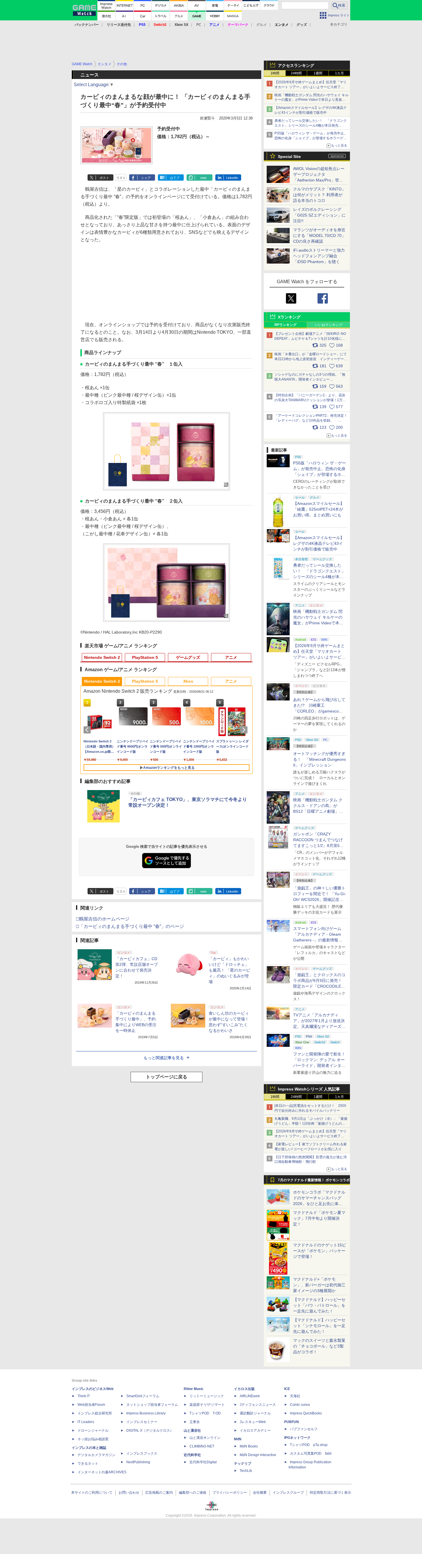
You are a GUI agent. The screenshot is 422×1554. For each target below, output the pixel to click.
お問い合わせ (129, 1493)
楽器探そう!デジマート (207, 1405)
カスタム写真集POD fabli (311, 1453)
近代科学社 (192, 1455)
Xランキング (289, 317)
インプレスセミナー (141, 1422)
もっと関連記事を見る (164, 1057)
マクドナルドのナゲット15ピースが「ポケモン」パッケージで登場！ (319, 1251)
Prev (88, 729)
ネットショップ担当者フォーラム (152, 1405)
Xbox (188, 681)
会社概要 (260, 1493)
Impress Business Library (146, 1413)
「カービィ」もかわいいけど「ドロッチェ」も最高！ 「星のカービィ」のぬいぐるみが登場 (229, 970)
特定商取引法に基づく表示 (330, 1493)
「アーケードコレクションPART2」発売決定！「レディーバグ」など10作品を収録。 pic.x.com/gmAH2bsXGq (310, 420)
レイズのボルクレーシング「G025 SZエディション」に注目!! (319, 215)
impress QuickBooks (306, 1413)
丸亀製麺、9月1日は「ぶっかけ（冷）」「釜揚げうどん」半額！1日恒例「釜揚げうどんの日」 (310, 1123)
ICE (287, 1389)
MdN (237, 1439)
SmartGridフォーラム (142, 1396)
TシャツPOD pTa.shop (309, 1445)
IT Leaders (86, 1422)
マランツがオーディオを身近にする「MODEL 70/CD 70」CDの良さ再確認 (319, 235)
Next (244, 729)
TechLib (246, 1471)
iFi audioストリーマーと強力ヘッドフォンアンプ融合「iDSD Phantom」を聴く (319, 256)
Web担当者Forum (91, 1405)
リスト (121, 177)
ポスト (104, 177)
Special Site (289, 156)
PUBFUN (291, 1422)
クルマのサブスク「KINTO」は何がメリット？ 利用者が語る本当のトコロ (319, 195)
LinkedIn (232, 177)
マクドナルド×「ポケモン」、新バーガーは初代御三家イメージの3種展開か (319, 1285)
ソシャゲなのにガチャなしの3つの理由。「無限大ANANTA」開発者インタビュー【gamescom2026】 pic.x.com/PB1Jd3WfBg (309, 379)
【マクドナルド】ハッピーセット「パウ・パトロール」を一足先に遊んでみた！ (319, 1305)
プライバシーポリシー (229, 1493)
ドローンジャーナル (93, 1430)
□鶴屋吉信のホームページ (102, 918)
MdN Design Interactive (258, 1455)
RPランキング (285, 325)
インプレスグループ (288, 1493)
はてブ (174, 177)
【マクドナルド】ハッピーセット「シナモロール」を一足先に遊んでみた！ (319, 1326)
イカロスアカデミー (255, 1430)
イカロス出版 (244, 1389)
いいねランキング (328, 325)
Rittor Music (194, 1389)
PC (198, 25)
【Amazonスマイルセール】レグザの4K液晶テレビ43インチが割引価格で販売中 (318, 543)
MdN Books (249, 1446)
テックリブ (242, 1464)
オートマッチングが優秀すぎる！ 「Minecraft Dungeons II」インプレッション (319, 759)
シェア (146, 177)
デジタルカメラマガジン (96, 1455)
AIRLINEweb (250, 1396)
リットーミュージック (206, 1396)
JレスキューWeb (253, 1422)
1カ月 (339, 73)
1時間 (274, 73)
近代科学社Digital (203, 1462)
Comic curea (300, 1405)
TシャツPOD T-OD (205, 1413)
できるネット (88, 1464)
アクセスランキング (296, 65)
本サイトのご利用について (92, 1493)
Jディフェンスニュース (258, 1405)
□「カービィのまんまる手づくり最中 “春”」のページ (130, 926)
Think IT (84, 1396)
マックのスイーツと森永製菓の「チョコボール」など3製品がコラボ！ (319, 1346)
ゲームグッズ (188, 657)
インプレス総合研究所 (95, 1413)
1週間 (317, 73)
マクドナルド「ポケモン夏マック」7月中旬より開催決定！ (319, 1218)
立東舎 (194, 1422)
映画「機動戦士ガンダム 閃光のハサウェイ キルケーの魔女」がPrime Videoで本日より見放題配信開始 (311, 100)
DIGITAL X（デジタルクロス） (149, 1430)
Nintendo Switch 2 (102, 657)
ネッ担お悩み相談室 (93, 1439)
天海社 (295, 1396)
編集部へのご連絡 (192, 1493)
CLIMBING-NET (201, 1446)
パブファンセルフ (304, 1429)
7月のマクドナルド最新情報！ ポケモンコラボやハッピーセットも (314, 1181)
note (203, 177)
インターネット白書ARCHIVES (102, 1472)
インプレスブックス (141, 1453)
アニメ (231, 657)
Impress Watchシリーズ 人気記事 (309, 1089)
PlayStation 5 (145, 657)
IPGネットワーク (297, 1438)
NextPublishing (138, 1462)
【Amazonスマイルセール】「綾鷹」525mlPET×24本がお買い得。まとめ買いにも (318, 509)
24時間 (296, 73)
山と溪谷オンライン (204, 1438)
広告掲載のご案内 (159, 1493)
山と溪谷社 (192, 1430)
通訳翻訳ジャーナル (255, 1413)
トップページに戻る (166, 1076)
